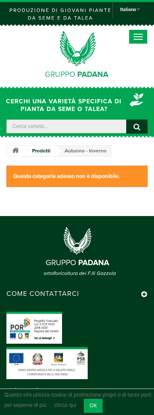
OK (93, 405)
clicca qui (65, 405)
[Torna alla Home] (15, 151)
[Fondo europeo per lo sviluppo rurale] (47, 362)
